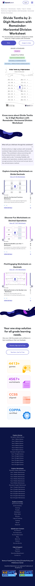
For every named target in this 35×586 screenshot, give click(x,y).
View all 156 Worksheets (17, 177)
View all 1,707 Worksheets (17, 269)
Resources (4, 9)
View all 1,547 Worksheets (17, 223)
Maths (19, 9)
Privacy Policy (15, 560)
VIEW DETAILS (8, 207)
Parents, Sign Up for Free (17, 345)
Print (8, 43)
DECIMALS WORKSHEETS (17, 61)
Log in (25, 2)
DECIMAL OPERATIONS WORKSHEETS (17, 63)
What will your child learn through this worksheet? (17, 144)
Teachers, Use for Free (17, 352)
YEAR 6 (17, 51)
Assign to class (26, 43)
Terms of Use (6, 560)
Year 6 (24, 9)
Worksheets (12, 9)
